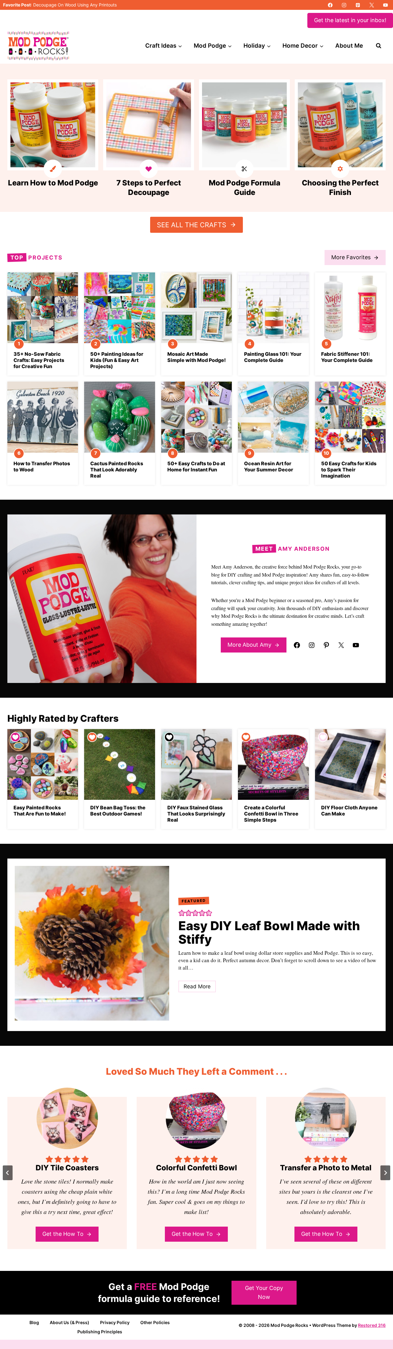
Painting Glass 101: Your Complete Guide (273, 357)
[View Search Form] (378, 46)
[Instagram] (343, 5)
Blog (34, 1322)
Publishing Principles (99, 1331)
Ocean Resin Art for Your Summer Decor (268, 466)
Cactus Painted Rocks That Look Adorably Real (116, 469)
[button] (181, 912)
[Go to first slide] (385, 1172)
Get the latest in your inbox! (350, 20)
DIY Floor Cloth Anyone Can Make (349, 810)
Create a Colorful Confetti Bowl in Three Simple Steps (271, 813)
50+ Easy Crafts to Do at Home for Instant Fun (196, 466)
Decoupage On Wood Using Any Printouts (75, 4)
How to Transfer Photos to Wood (42, 466)
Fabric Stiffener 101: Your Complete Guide (347, 357)
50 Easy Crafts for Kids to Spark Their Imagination (348, 469)
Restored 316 (372, 1325)
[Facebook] (330, 5)
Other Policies (155, 1322)
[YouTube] (385, 5)
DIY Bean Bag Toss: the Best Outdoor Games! (118, 810)
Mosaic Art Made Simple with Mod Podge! (196, 357)
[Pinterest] (357, 5)
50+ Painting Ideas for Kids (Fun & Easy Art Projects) (116, 360)
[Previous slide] (8, 1172)
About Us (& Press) (69, 1322)
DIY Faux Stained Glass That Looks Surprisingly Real (196, 813)
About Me (349, 45)
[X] (371, 5)
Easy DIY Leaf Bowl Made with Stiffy (269, 932)
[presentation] (42, 307)
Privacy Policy (115, 1322)
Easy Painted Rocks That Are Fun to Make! (40, 810)
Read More (199, 987)
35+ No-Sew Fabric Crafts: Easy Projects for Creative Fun (39, 360)
